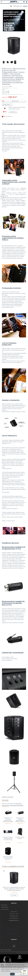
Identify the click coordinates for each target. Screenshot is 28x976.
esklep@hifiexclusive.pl (14, 920)
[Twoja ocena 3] (13, 88)
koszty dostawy (7, 949)
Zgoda (12, 974)
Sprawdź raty (13, 111)
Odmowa (18, 974)
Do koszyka (14, 895)
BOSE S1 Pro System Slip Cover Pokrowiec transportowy (8, 858)
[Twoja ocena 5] (17, 88)
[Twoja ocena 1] (10, 88)
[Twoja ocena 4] (15, 88)
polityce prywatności (5, 970)
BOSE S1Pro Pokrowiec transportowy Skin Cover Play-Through (8, 838)
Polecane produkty (16, 805)
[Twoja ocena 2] (12, 88)
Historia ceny (5, 92)
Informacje (13, 929)
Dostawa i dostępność (13, 934)
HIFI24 (25, 6)
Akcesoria (5, 805)
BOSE (8, 91)
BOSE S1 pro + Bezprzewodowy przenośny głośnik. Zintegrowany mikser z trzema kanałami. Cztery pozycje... (14, 889)
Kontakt (14, 939)
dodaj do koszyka (15, 100)
